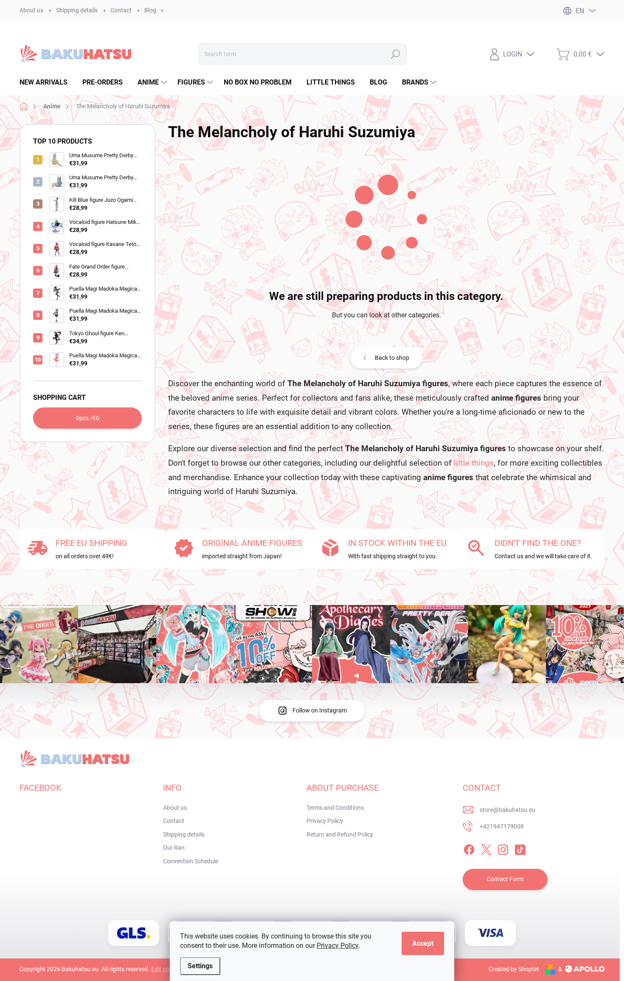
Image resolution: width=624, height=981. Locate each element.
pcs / (87, 418)
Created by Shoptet (514, 969)
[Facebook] (469, 848)
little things (474, 463)
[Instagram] (503, 848)
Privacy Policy (337, 945)
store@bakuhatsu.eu (507, 809)
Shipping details (77, 10)
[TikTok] (520, 848)
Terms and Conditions (335, 807)
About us (31, 10)
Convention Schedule (190, 861)
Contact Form (505, 879)
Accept (422, 943)
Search (395, 54)
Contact (121, 10)
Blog (150, 10)
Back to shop (392, 357)
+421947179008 (502, 826)
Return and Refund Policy (339, 834)
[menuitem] (47, 82)
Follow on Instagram (319, 710)
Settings (200, 966)
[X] (486, 848)
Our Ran (174, 847)
